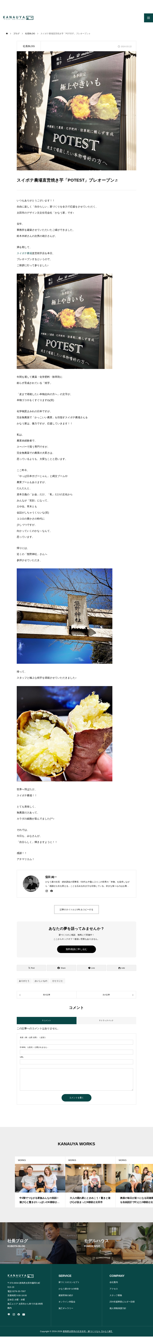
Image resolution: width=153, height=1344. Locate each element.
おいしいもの (41, 981)
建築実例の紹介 (66, 1295)
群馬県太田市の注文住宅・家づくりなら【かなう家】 (88, 1331)
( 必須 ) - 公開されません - (34, 1047)
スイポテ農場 (24, 253)
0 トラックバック (106, 1020)
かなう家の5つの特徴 (69, 1289)
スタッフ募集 (116, 1295)
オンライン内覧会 (67, 1302)
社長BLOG (29, 46)
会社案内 (114, 1282)
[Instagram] (46, 891)
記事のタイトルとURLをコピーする (76, 909)
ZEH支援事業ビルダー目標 (122, 1302)
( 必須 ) (32, 1037)
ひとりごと (57, 981)
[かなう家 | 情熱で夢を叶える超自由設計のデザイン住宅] (18, 17)
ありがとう (24, 981)
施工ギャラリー (66, 1308)
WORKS (22, 1160)
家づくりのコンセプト (69, 1282)
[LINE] (8, 1314)
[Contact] (23, 1314)
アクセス (114, 1289)
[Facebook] (51, 891)
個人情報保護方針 (118, 1308)
